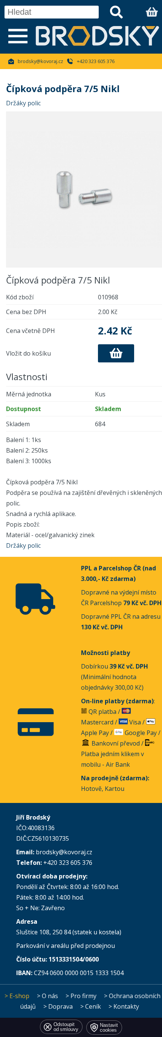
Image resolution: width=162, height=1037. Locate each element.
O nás (50, 996)
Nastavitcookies (109, 1027)
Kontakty (126, 1006)
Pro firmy (83, 996)
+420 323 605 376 (96, 61)
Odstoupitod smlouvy (65, 1027)
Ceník (93, 1006)
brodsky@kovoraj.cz (40, 61)
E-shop (19, 996)
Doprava (60, 1006)
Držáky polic (23, 103)
